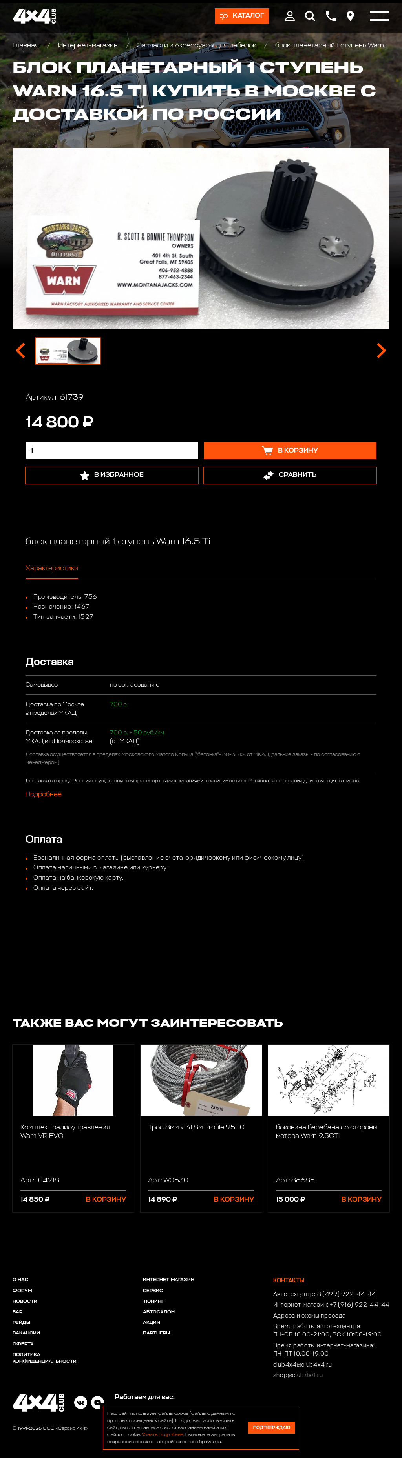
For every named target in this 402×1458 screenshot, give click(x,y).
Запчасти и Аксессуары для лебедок (196, 45)
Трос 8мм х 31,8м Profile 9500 (196, 1127)
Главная (26, 45)
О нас (20, 1280)
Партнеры (156, 1333)
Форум (22, 1291)
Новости (25, 1301)
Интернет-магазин (88, 45)
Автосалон (159, 1312)
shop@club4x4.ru (298, 1375)
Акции (151, 1322)
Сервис (153, 1291)
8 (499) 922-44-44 (346, 1294)
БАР (17, 1312)
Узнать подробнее (162, 1435)
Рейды (21, 1322)
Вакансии (26, 1333)
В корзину (106, 1199)
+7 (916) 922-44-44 (359, 1305)
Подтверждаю (271, 1427)
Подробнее (44, 795)
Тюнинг (153, 1301)
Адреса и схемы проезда (309, 1316)
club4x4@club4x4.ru (302, 1365)
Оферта (23, 1344)
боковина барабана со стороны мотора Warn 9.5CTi (327, 1131)
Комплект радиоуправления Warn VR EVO (65, 1131)
